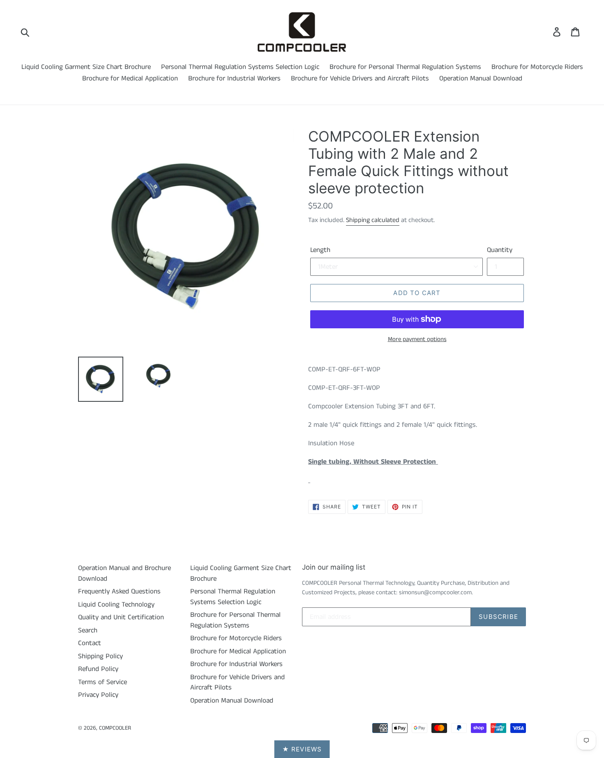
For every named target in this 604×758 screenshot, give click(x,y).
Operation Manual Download (480, 78)
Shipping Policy (100, 656)
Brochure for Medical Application (130, 78)
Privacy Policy (98, 695)
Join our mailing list (333, 567)
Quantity (499, 250)
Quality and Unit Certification (121, 617)
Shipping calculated (372, 220)
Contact (89, 643)
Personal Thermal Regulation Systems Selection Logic (240, 67)
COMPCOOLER (115, 728)
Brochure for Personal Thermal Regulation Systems (405, 67)
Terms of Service (102, 682)
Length (320, 250)
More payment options (417, 339)
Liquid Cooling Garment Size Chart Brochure (86, 67)
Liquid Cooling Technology (116, 604)
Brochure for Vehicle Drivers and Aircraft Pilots (360, 78)
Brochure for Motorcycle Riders (537, 67)
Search (87, 630)
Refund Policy (98, 669)
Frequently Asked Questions (119, 591)
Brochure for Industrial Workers (234, 78)
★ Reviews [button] (302, 749)
